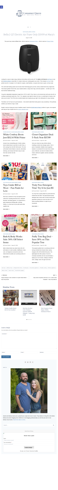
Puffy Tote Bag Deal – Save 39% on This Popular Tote (42, 239)
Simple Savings (32, 31)
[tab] (26, 319)
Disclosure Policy (34, 41)
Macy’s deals (4, 270)
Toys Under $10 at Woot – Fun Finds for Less (13, 188)
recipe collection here (23, 109)
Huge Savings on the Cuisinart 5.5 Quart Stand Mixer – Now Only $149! (14, 277)
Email (22, 352)
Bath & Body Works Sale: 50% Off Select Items (13, 239)
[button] (1, 7)
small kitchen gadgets (19, 270)
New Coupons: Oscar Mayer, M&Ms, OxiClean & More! (46, 310)
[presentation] (14, 121)
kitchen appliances (52, 267)
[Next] (53, 304)
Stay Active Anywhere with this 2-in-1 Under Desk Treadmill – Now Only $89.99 (45, 277)
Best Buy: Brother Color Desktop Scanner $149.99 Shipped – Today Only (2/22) (29, 312)
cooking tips (25, 267)
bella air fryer (9, 267)
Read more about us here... (19, 419)
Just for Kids (6, 182)
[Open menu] (28, 27)
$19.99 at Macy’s (7, 81)
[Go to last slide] (5, 304)
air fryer (48, 81)
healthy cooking (43, 267)
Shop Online (25, 31)
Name (3, 352)
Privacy (31, 431)
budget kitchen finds (18, 267)
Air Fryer (49, 79)
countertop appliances (34, 267)
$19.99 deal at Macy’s (36, 107)
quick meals (11, 270)
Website (42, 352)
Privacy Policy (50, 41)
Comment (4, 333)
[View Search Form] (30, 27)
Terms (28, 431)
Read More (6, 155)
